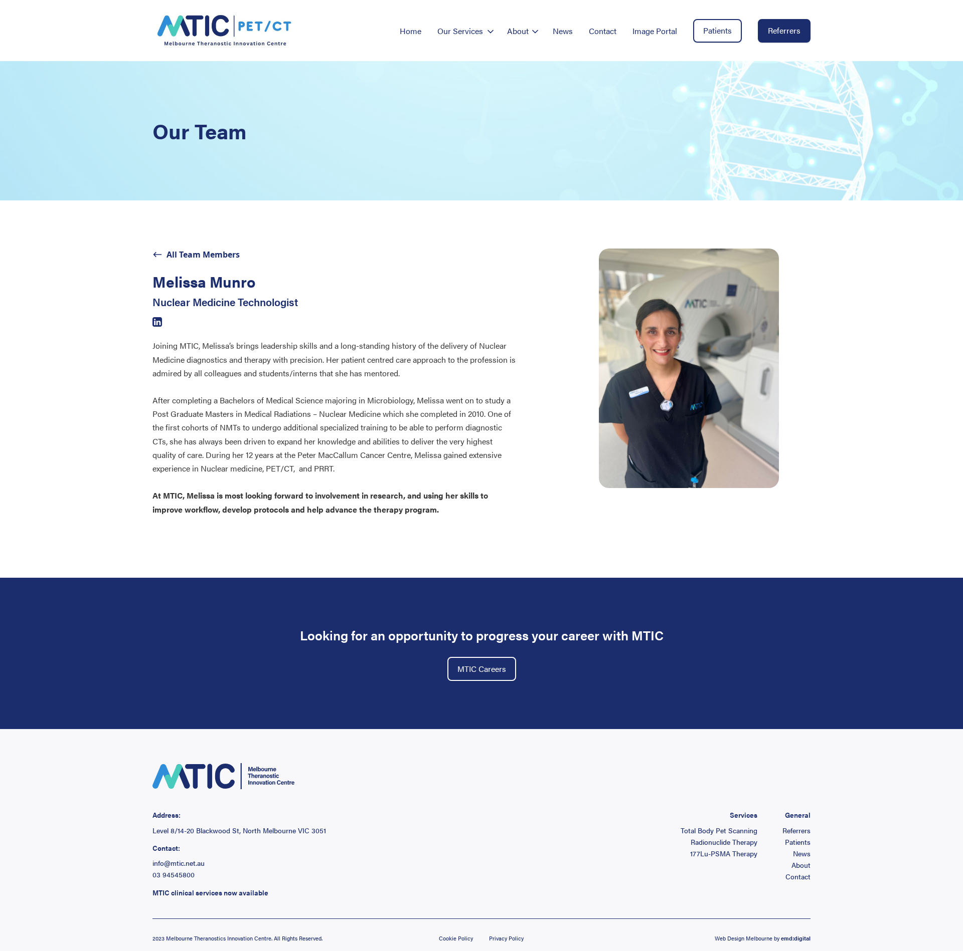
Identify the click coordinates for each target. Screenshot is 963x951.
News (563, 31)
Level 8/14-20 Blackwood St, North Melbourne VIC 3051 (239, 830)
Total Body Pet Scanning (719, 830)
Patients (717, 30)
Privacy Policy (506, 938)
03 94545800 (173, 874)
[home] (224, 30)
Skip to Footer (16, 10)
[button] (464, 31)
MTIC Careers (481, 668)
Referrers (784, 30)
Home (410, 31)
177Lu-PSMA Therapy (723, 853)
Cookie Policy (456, 938)
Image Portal (654, 31)
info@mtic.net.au (178, 863)
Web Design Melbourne (743, 938)
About (801, 865)
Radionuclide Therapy (724, 842)
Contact (602, 31)
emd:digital (796, 938)
